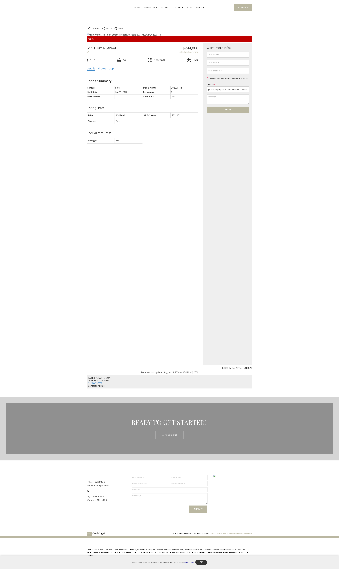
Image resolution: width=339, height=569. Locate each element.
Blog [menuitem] (189, 7)
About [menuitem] (198, 7)
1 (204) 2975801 (96, 383)
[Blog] (88, 491)
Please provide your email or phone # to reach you (228, 78)
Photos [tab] (101, 68)
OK (201, 562)
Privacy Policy (216, 533)
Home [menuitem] (137, 7)
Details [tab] (91, 68)
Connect (243, 7)
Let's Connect (169, 435)
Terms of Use (189, 562)
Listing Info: (95, 108)
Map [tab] (111, 68)
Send (228, 109)
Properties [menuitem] (149, 7)
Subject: (210, 84)
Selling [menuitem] (177, 7)
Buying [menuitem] (164, 7)
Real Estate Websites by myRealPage (237, 533)
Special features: (99, 133)
